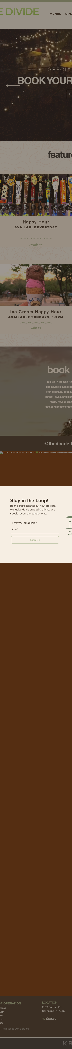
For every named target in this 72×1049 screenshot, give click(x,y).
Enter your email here (23, 523)
